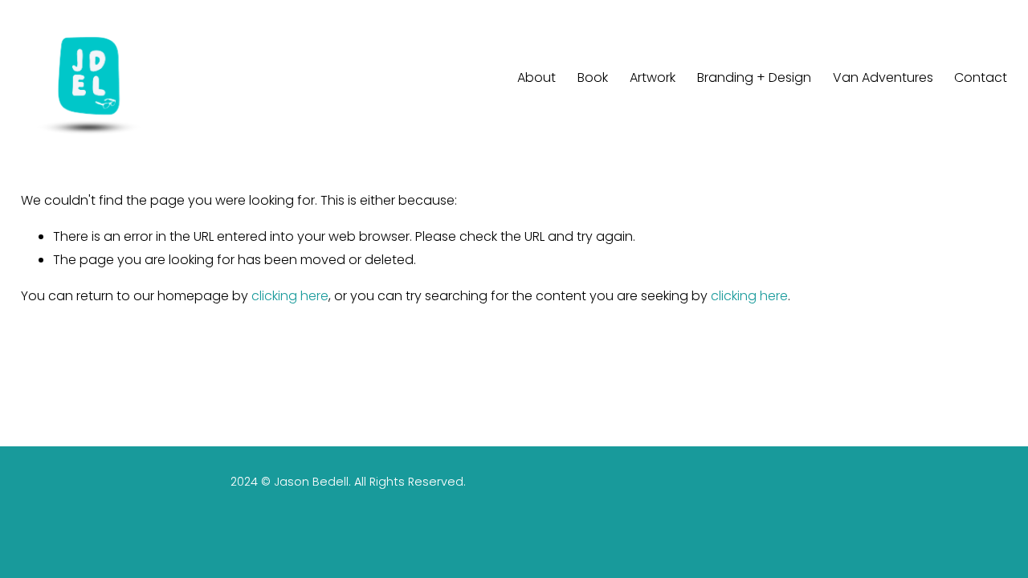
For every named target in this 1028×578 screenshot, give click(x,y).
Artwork (652, 77)
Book (592, 77)
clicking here (289, 296)
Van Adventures (883, 77)
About (536, 77)
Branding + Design (754, 77)
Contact (980, 77)
